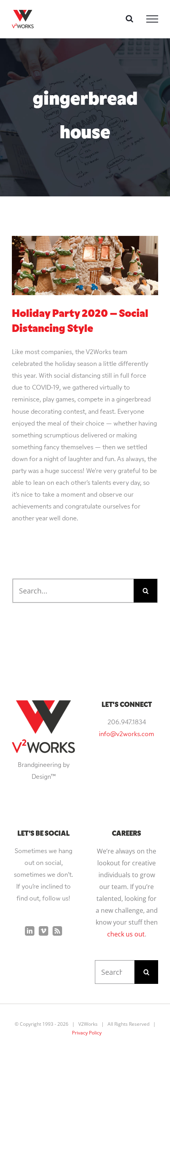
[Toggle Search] (129, 19)
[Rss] (57, 931)
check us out (126, 934)
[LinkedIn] (29, 931)
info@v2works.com (126, 734)
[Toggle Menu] (152, 19)
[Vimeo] (43, 931)
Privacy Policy (87, 1032)
